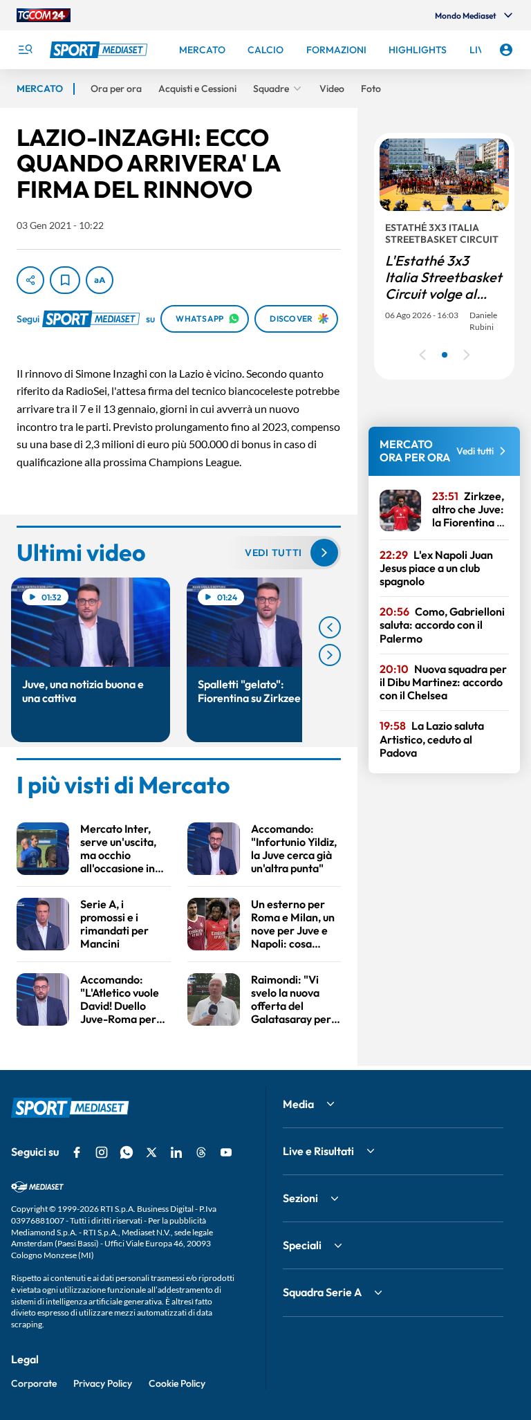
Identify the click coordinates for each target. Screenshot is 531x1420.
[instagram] (102, 1152)
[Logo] (100, 50)
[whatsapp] (126, 1152)
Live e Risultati (318, 1151)
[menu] (25, 50)
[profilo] (506, 50)
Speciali (302, 1245)
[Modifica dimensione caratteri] (99, 280)
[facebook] (77, 1152)
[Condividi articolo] (30, 280)
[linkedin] (176, 1152)
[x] (151, 1152)
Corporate (34, 1383)
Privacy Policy (102, 1383)
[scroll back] (330, 627)
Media (298, 1104)
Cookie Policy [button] (177, 1383)
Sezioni (300, 1198)
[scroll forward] (330, 655)
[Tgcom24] (44, 15)
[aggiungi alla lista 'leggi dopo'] (65, 280)
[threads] (201, 1152)
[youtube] (226, 1152)
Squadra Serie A (322, 1292)
